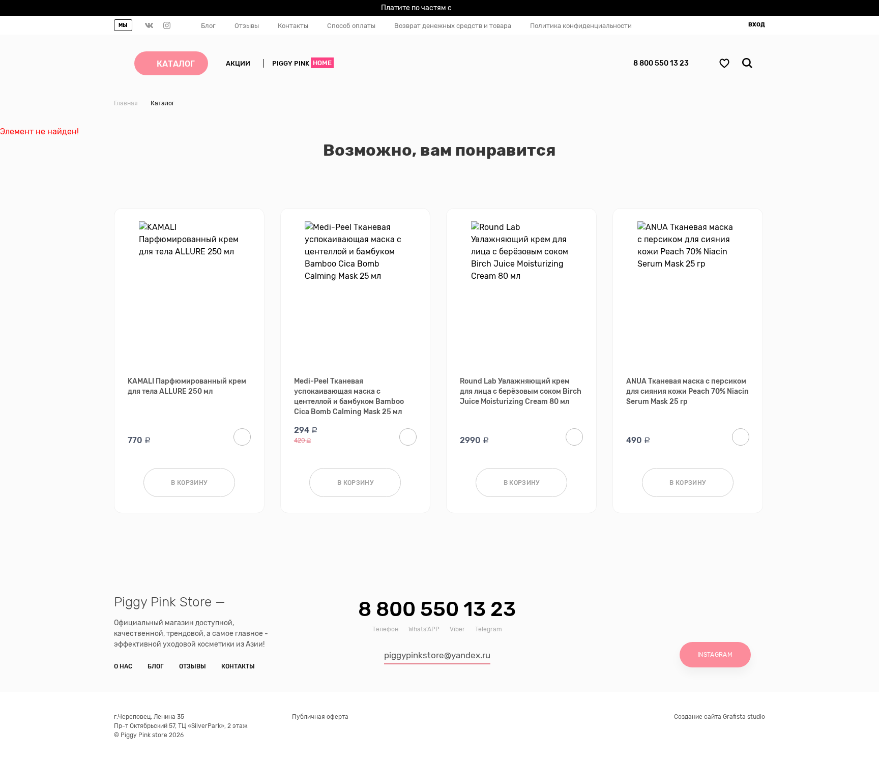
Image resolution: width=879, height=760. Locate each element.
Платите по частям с (436, 9)
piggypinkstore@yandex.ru (437, 655)
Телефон (385, 629)
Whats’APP (424, 629)
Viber (457, 629)
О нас (123, 666)
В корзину (189, 482)
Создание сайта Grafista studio (719, 716)
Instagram (714, 654)
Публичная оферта (320, 716)
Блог (208, 26)
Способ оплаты (351, 26)
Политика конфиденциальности (581, 26)
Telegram (488, 629)
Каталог (176, 64)
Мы (123, 25)
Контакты (293, 26)
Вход (756, 24)
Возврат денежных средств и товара (452, 26)
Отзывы (247, 26)
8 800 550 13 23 (661, 63)
